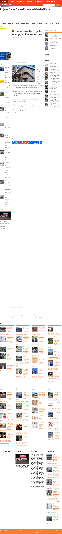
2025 (32, 457)
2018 (32, 474)
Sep (37, 458)
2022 (32, 464)
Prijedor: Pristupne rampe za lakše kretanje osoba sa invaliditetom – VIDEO (7, 185)
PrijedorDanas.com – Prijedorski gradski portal (25, 9)
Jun (31, 455)
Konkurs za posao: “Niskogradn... (54, 64)
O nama (12, 1)
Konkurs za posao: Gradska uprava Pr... (54, 99)
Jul (33, 455)
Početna (4, 1)
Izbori (57, 23)
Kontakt (29, 1)
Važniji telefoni (50, 1)
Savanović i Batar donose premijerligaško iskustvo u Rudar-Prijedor (8, 154)
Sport (33, 23)
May (42, 454)
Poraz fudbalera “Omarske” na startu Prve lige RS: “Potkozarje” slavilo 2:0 (8, 97)
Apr (40, 454)
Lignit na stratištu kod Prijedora (10, 348)
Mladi (51, 23)
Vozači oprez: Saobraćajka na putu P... (55, 104)
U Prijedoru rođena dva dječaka (41, 402)
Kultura (39, 23)
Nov (41, 458)
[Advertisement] (29, 18)
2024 (32, 459)
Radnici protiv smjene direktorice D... (55, 68)
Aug (35, 455)
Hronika (10, 23)
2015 (32, 482)
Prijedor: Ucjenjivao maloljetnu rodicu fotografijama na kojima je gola (18, 316)
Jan (34, 454)
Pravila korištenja (7, 4)
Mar (38, 454)
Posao (17, 23)
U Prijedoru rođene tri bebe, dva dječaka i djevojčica (41, 425)
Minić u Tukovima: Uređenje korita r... (54, 95)
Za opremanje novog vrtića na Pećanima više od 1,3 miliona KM (42, 395)
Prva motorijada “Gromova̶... (53, 90)
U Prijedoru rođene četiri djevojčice (42, 409)
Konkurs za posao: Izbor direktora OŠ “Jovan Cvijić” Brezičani (7, 84)
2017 (32, 477)
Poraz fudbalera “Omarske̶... (53, 47)
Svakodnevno (25, 23)
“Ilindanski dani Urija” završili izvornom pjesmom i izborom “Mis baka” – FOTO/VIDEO (22, 466)
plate (22, 307)
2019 (32, 472)
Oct (39, 458)
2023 (32, 462)
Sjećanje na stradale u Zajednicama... (55, 34)
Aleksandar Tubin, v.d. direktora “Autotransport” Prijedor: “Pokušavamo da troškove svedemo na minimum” (8, 169)
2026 (32, 454)
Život (45, 23)
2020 (32, 469)
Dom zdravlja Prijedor (17, 307)
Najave (3, 27)
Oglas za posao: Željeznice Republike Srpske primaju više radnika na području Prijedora (35, 316)
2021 (32, 467)
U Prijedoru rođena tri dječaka (41, 417)
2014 (32, 485)
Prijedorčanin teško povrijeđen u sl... (54, 82)
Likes (14, 62)
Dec (43, 458)
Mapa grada (39, 1)
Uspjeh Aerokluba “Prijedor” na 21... (54, 43)
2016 (32, 480)
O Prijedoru (20, 1)
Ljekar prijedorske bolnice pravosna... (54, 77)
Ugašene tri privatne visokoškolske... (54, 86)
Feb (36, 454)
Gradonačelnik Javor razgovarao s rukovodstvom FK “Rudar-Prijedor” (54, 335)
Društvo (3, 23)
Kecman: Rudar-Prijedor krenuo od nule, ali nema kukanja (8, 199)
